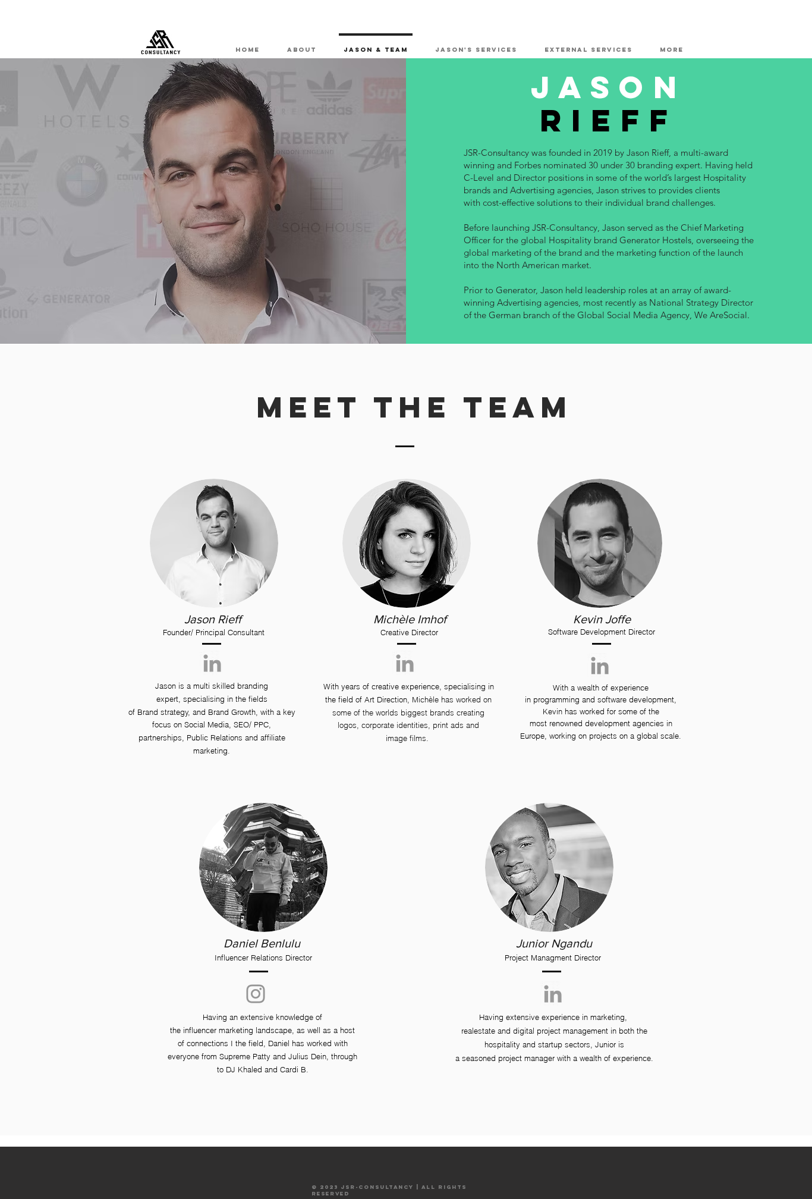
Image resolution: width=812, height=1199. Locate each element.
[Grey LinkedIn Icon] (212, 663)
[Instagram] (255, 993)
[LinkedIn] (599, 665)
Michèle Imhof (409, 619)
